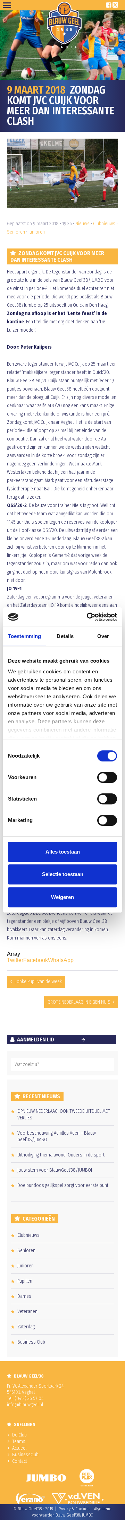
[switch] (107, 777)
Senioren (16, 232)
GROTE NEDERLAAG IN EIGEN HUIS (79, 1002)
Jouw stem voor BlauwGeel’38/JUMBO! (54, 1170)
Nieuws (82, 224)
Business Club (31, 1342)
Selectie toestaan (62, 874)
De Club (19, 1435)
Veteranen (27, 1311)
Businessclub (25, 1455)
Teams (18, 1441)
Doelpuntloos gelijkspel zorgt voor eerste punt (62, 1185)
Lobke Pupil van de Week (38, 982)
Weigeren (62, 897)
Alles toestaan (62, 852)
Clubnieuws (104, 224)
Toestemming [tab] (24, 636)
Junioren (36, 232)
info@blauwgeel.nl (25, 1405)
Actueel (19, 1448)
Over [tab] (103, 636)
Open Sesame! (8, 5)
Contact (19, 1461)
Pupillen (24, 1281)
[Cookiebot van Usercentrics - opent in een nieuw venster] (88, 616)
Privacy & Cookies (74, 1508)
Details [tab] (65, 636)
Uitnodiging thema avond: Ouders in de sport (61, 1155)
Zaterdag (26, 1327)
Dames (24, 1296)
